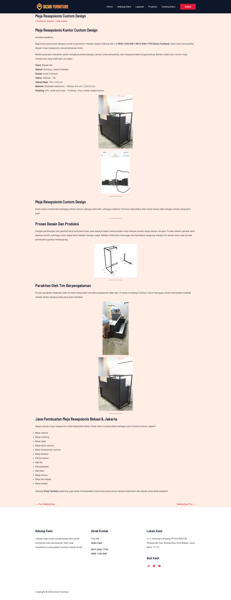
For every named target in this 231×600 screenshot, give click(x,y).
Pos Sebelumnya (45, 504)
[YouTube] (159, 566)
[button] (188, 7)
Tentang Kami (168, 6)
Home (110, 6)
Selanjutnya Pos (186, 504)
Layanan (140, 6)
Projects (152, 6)
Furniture (41, 21)
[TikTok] (149, 566)
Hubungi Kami (124, 6)
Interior (50, 21)
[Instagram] (154, 566)
